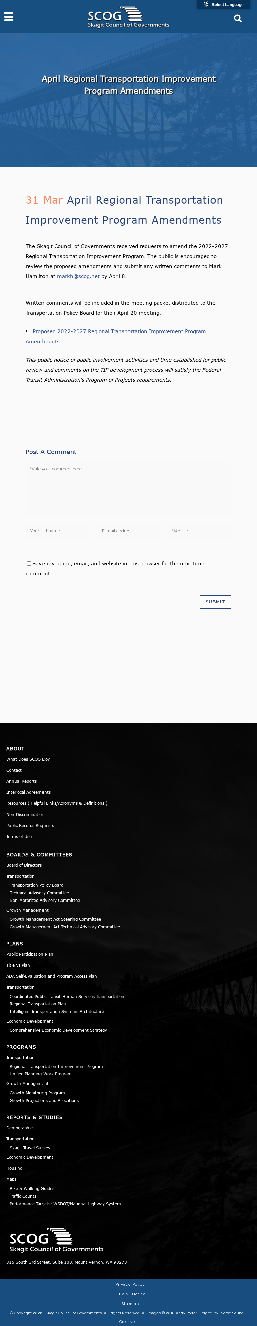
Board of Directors (24, 865)
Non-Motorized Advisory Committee (45, 900)
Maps (11, 1179)
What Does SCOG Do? (28, 759)
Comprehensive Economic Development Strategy (58, 1030)
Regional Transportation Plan (38, 1003)
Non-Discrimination (25, 814)
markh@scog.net (78, 276)
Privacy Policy (130, 1284)
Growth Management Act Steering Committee (55, 919)
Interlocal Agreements (28, 792)
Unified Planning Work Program (41, 1073)
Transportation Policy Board (36, 885)
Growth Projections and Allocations (44, 1100)
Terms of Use (19, 836)
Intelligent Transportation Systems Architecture (57, 1011)
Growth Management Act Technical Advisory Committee (65, 926)
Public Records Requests (30, 825)
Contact (14, 770)
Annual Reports (21, 781)
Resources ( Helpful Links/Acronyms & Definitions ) (56, 803)
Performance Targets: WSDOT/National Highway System (65, 1203)
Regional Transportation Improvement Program (56, 1066)
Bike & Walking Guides (32, 1188)
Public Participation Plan (29, 954)
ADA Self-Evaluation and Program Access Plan (51, 976)
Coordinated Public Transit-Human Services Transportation (67, 996)
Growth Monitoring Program (37, 1092)
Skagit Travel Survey (30, 1147)
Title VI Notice (130, 1294)
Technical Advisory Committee (39, 892)
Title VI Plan (18, 965)
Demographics (20, 1127)
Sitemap (130, 1303)
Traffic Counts (23, 1196)
